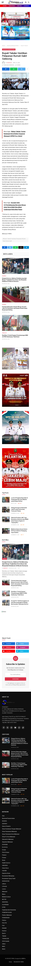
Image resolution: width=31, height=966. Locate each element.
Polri (3, 925)
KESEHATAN (5, 881)
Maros (3, 894)
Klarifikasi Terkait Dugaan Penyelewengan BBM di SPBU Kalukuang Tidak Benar (19, 593)
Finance (4, 855)
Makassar (4, 891)
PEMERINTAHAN (7, 912)
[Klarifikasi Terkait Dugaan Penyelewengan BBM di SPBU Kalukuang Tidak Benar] (15, 323)
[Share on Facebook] (6, 69)
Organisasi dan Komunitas (9, 909)
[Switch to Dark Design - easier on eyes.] (28, 2)
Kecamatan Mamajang (8, 876)
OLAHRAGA (5, 904)
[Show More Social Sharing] (27, 69)
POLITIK (4, 923)
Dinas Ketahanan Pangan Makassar (11, 829)
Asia (3, 815)
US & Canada (5, 941)
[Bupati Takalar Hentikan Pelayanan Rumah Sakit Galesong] (15, 81)
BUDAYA (4, 821)
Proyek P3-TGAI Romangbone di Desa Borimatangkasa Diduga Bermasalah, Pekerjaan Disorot (20, 602)
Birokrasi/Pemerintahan (9, 49)
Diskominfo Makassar (8, 839)
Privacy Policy (16, 684)
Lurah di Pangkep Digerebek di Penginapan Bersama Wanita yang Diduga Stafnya (19, 499)
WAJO (3, 946)
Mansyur (9, 62)
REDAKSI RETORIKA (19, 961)
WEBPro (24, 958)
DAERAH (26, 6)
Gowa (3, 860)
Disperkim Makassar (7, 842)
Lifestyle (4, 886)
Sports (4, 933)
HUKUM (4, 870)
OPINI (3, 907)
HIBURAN (5, 865)
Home (5, 6)
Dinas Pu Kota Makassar (8, 836)
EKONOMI (5, 844)
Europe (4, 849)
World (3, 949)
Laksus (4, 883)
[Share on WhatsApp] (14, 69)
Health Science (6, 862)
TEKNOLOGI (5, 938)
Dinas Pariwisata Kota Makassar (10, 834)
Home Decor (5, 868)
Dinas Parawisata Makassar (9, 831)
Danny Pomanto (6, 826)
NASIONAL (12, 6)
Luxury (4, 889)
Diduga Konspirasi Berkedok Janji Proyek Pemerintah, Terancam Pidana (19, 509)
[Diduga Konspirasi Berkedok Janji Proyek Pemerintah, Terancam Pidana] (6, 509)
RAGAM (4, 928)
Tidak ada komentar (8, 65)
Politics (4, 920)
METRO (19, 6)
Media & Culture (6, 896)
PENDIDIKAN (5, 917)
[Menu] (3, 2)
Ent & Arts (5, 847)
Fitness (4, 857)
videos (3, 943)
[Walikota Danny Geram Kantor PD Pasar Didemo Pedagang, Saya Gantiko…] (6, 531)
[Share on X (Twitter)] (21, 69)
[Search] (26, 2)
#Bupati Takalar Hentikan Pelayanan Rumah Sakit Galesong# (14, 240)
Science (4, 930)
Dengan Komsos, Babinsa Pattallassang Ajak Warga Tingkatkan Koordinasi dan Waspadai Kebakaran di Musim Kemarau (14, 280)
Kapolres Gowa (6, 873)
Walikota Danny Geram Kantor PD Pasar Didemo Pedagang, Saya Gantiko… (19, 530)
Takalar (4, 936)
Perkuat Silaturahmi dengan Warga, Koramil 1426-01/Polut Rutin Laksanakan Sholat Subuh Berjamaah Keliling (14, 308)
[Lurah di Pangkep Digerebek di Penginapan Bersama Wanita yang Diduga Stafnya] (6, 500)
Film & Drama (5, 852)
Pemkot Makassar (7, 915)
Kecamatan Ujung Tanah (8, 878)
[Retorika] (15, 2)
